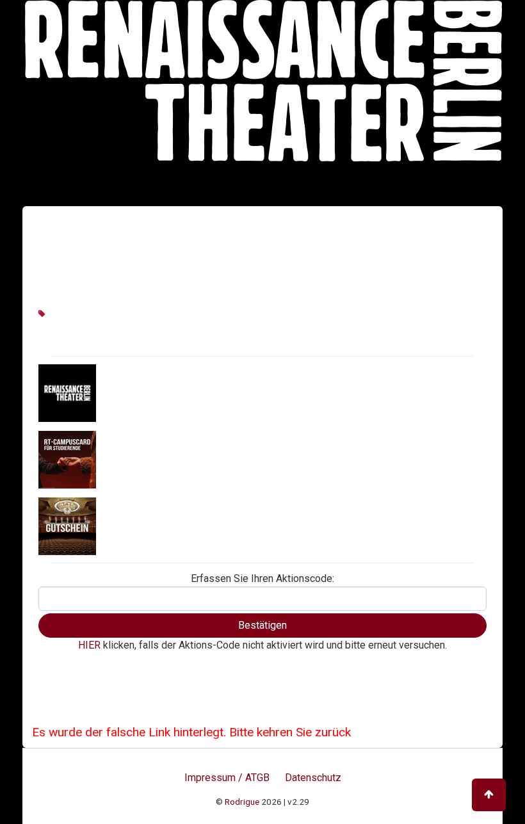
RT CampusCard (137, 459)
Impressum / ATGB (227, 777)
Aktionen (120, 392)
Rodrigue (242, 801)
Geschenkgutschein (145, 525)
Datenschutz (313, 777)
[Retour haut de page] (489, 795)
